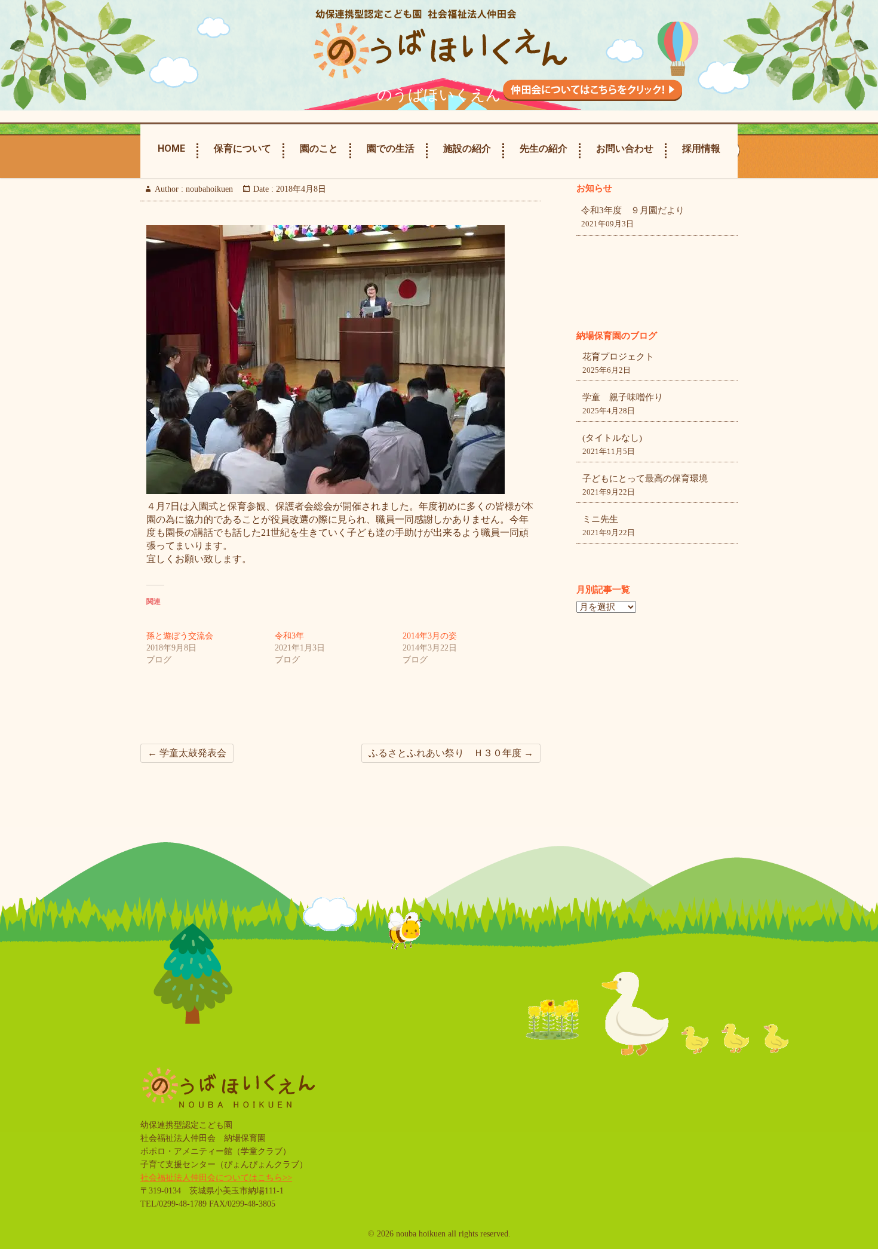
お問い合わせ (624, 148)
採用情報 (701, 148)
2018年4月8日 (300, 189)
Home (171, 148)
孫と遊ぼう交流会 (179, 635)
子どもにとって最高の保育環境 (645, 478)
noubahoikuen (208, 189)
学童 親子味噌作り (622, 397)
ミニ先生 (600, 519)
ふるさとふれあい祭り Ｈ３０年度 (451, 753)
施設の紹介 (467, 148)
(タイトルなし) (612, 438)
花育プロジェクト (618, 356)
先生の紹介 (543, 148)
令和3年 (289, 635)
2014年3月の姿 (430, 635)
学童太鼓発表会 (187, 753)
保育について (242, 148)
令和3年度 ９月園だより (632, 210)
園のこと (319, 148)
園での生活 (391, 148)
